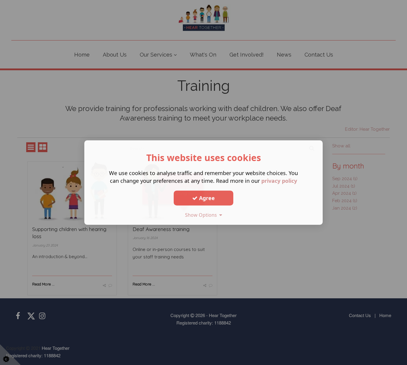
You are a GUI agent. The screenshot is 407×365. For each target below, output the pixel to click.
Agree (206, 198)
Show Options (202, 215)
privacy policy (279, 180)
